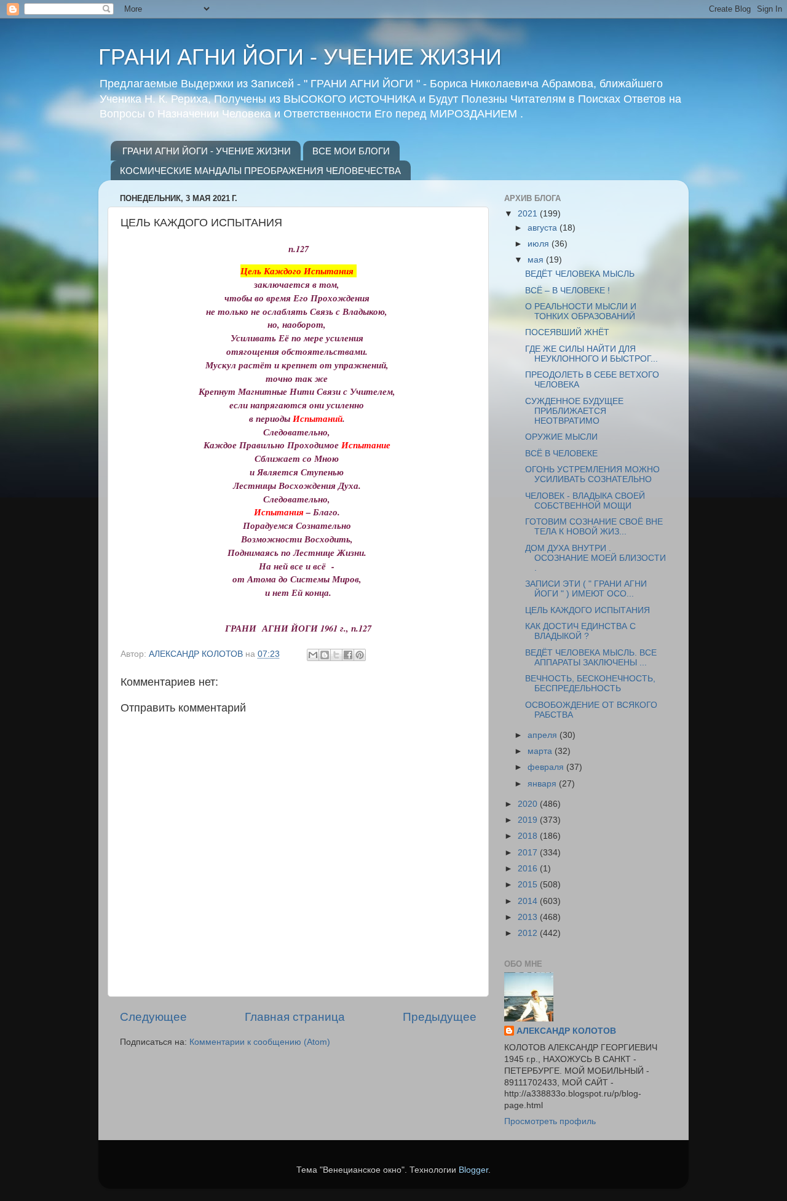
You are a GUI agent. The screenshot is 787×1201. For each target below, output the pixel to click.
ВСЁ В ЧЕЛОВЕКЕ (561, 453)
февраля (547, 767)
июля (540, 243)
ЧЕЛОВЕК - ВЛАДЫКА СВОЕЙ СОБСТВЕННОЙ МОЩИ (585, 500)
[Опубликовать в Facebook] (348, 655)
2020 (529, 804)
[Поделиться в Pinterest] (360, 655)
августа (544, 227)
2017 (529, 852)
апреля (544, 735)
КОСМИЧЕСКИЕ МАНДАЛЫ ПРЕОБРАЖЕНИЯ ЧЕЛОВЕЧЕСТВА (260, 170)
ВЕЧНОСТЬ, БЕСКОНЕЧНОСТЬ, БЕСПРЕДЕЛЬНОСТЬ (590, 683)
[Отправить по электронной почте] (313, 655)
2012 (529, 933)
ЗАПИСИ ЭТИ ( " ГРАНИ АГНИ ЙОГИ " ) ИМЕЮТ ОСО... (586, 588)
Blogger (473, 1170)
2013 (529, 917)
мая (537, 259)
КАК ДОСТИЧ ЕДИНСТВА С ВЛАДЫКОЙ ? (580, 631)
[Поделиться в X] (336, 655)
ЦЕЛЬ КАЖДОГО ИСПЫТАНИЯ (587, 610)
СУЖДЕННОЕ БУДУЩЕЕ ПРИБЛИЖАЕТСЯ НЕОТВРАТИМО (574, 411)
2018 (529, 836)
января (543, 783)
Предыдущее (440, 1016)
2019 (529, 820)
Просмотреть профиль (550, 1121)
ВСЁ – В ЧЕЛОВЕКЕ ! (567, 290)
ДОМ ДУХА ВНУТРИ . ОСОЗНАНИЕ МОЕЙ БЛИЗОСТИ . (595, 558)
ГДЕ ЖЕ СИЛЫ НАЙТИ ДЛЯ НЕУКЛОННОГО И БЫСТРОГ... (591, 353)
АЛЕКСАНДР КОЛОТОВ (566, 1031)
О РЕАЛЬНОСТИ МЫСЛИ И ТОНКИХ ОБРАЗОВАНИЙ (580, 311)
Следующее (153, 1016)
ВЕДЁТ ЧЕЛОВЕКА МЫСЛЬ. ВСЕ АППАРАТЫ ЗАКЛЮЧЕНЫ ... (591, 657)
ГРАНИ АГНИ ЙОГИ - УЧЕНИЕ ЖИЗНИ (300, 56)
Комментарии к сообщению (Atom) (259, 1042)
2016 (529, 868)
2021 (529, 213)
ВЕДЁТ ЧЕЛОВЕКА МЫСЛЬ (580, 274)
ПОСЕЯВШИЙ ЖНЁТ (567, 332)
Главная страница (295, 1016)
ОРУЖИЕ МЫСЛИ (561, 437)
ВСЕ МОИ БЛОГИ (351, 151)
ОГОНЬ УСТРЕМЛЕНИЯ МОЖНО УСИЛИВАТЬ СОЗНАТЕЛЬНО (592, 474)
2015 (529, 884)
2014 (529, 901)
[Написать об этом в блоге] (324, 655)
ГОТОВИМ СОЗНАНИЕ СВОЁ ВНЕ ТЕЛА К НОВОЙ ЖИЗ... (594, 526)
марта (541, 751)
